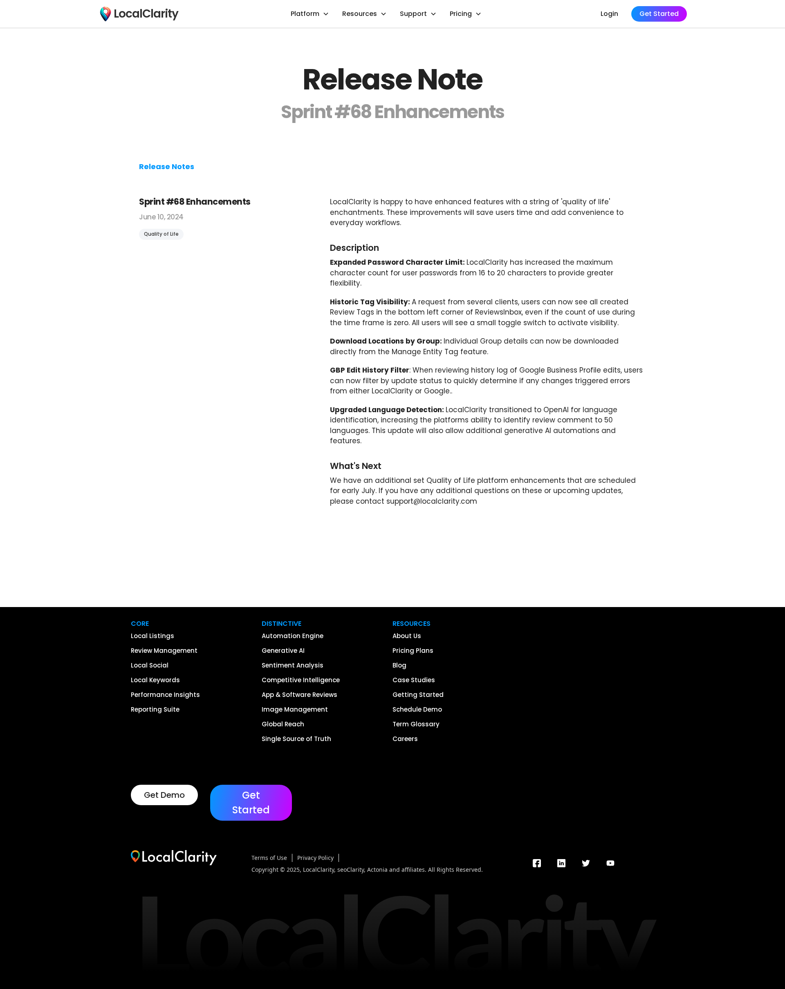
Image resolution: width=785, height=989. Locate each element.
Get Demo (164, 795)
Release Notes (166, 166)
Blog (399, 665)
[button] (310, 14)
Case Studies (413, 680)
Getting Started (418, 695)
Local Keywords (155, 680)
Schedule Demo (417, 709)
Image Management (295, 709)
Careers (405, 739)
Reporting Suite (155, 709)
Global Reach (283, 724)
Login (609, 13)
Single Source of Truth (296, 739)
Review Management (164, 651)
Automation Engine (292, 636)
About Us (406, 636)
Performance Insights (165, 695)
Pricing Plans (412, 651)
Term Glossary (416, 724)
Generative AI (283, 651)
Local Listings (152, 636)
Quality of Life (161, 233)
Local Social (149, 665)
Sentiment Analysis (292, 665)
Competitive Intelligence (301, 680)
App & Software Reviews (299, 695)
